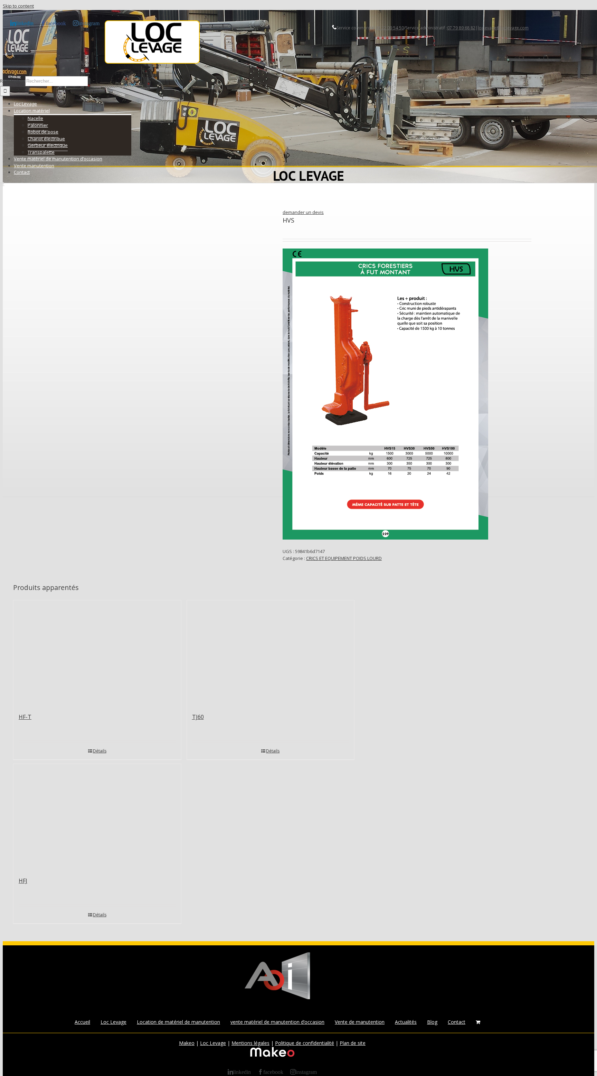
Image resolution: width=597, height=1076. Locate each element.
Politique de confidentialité (304, 1043)
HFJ (23, 881)
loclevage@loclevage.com (503, 28)
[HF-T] (97, 653)
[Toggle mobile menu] (2, 183)
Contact (456, 1022)
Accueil (82, 1022)
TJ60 (198, 717)
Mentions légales (250, 1043)
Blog (432, 1022)
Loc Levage (113, 1022)
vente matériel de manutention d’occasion (277, 1022)
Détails (99, 751)
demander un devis (303, 212)
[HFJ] (97, 817)
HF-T (25, 717)
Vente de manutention (360, 1022)
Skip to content (18, 6)
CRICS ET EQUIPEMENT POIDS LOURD (344, 558)
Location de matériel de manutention (178, 1022)
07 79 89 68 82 (461, 28)
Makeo (187, 1043)
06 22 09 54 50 (390, 28)
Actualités (406, 1022)
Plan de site (353, 1043)
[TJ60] (270, 653)
